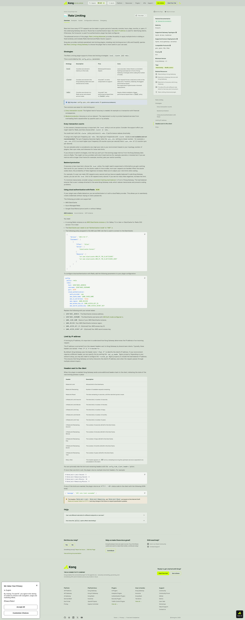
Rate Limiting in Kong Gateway (77, 44)
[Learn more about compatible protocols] (170, 45)
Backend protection (72, 162)
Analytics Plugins (117, 593)
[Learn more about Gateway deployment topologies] (176, 32)
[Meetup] (69, 617)
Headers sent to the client (75, 368)
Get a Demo (160, 3)
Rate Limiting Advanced (97, 36)
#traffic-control (169, 67)
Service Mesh (68, 599)
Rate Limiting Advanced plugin (167, 92)
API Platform (67, 591)
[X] (77, 617)
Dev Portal (67, 601)
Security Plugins (116, 599)
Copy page (141, 15)
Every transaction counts (74, 124)
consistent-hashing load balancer (104, 180)
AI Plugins (114, 591)
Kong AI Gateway (93, 593)
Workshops (162, 604)
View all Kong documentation (72, 553)
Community (162, 591)
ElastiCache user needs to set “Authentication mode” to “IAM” (90, 228)
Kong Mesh (91, 596)
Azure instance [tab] (78, 213)
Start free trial (163, 573)
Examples (74, 20)
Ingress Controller (93, 604)
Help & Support (163, 607)
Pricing (66, 604)
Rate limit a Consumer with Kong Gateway (167, 83)
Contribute (110, 550)
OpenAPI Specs (92, 601)
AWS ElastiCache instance (96, 222)
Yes (67, 545)
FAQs (66, 509)
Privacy (122, 617)
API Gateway (68, 593)
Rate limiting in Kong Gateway (167, 74)
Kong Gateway (92, 591)
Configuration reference (91, 20)
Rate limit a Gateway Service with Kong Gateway (168, 78)
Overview (67, 20)
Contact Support (155, 547)
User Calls (162, 601)
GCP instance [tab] (89, 213)
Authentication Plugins (118, 596)
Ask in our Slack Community (158, 544)
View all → (115, 604)
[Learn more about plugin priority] (161, 52)
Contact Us (162, 609)
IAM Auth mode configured (112, 317)
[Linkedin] (73, 617)
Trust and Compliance (132, 617)
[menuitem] (120, 3)
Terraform (138, 599)
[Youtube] (82, 617)
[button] (145, 234)
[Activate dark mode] (180, 3)
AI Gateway (67, 596)
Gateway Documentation (164, 21)
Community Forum (164, 593)
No (72, 545)
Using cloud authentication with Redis (81, 189)
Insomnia (90, 599)
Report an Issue (80, 549)
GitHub (161, 596)
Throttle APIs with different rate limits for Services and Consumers (168, 88)
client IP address (120, 31)
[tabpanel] (105, 274)
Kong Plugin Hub (72, 11)
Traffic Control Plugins (118, 601)
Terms (115, 617)
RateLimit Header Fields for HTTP (78, 501)
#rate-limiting (159, 67)
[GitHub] (65, 617)
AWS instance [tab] (68, 213)
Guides (80, 20)
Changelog (103, 20)
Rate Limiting (159, 100)
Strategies (68, 51)
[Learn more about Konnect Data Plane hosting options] (177, 39)
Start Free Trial (172, 3)
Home (65, 11)
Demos (161, 599)
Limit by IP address (72, 336)
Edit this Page (91, 549)
